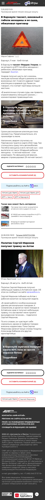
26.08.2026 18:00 (7, 235)
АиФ (17, 56)
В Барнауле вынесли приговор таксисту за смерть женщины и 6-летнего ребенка (21, 112)
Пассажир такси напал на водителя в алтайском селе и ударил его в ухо (24, 208)
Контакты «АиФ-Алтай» (13, 415)
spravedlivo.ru (33, 292)
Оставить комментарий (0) (22, 175)
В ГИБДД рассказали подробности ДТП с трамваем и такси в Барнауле (26, 215)
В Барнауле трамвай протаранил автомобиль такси (23, 223)
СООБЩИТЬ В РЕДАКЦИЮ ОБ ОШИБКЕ (19, 427)
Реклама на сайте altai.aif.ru (17, 419)
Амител (14, 72)
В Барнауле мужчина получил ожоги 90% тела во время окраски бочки (22, 349)
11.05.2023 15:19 (7, 9)
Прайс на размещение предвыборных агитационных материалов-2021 (21, 423)
